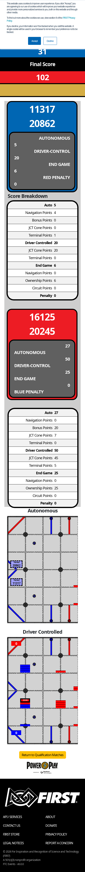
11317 (42, 109)
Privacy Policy (56, 834)
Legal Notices (13, 843)
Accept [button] (34, 40)
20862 (42, 123)
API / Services (12, 817)
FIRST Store (11, 834)
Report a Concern (59, 843)
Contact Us (11, 825)
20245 (42, 331)
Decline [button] (50, 40)
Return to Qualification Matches (42, 755)
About (50, 817)
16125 (42, 316)
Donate (51, 825)
